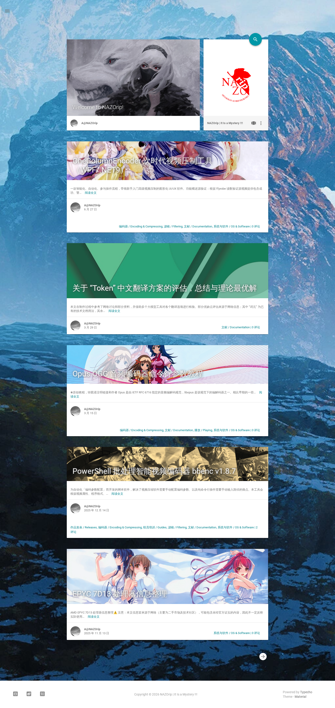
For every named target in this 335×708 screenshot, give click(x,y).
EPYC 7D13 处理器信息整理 (119, 593)
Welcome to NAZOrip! (97, 107)
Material (300, 696)
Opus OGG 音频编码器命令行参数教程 (137, 373)
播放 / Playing (203, 430)
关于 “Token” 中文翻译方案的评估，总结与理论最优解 (164, 288)
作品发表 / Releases (83, 527)
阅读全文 (91, 192)
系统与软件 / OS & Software (232, 226)
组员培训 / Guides (155, 527)
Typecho (306, 692)
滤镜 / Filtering (173, 226)
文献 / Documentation (198, 226)
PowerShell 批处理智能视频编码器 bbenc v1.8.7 (154, 471)
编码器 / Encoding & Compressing (140, 226)
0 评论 (256, 226)
